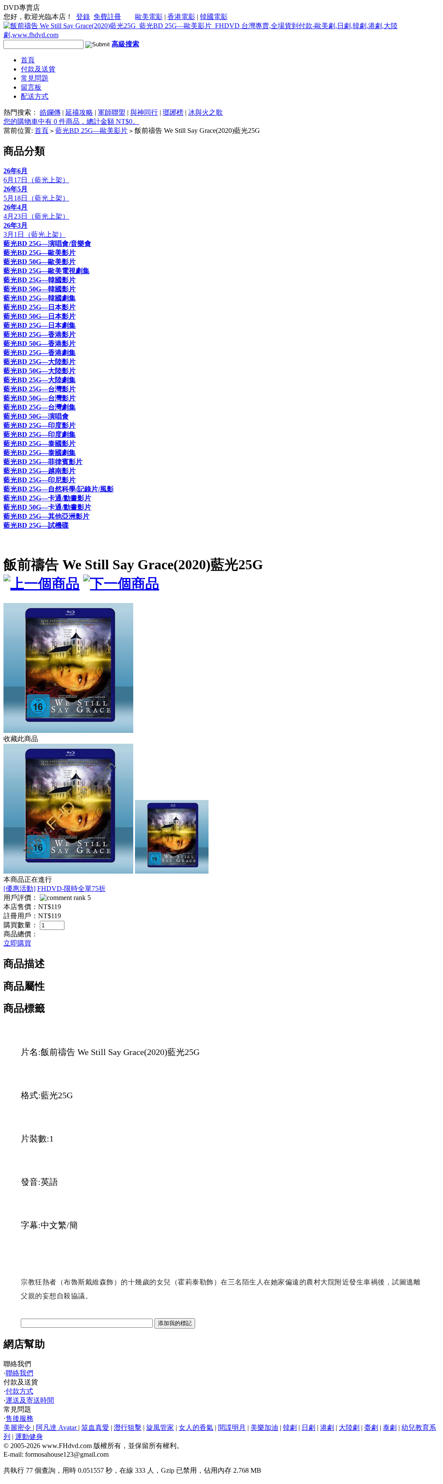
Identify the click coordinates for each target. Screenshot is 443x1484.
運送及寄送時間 (30, 1400)
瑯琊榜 (173, 112)
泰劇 (390, 1427)
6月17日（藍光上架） (36, 180)
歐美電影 (149, 16)
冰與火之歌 (205, 112)
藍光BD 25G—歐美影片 (91, 130)
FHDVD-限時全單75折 (71, 888)
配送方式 (34, 96)
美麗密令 (18, 1427)
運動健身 (29, 1436)
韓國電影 (214, 16)
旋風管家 (160, 1427)
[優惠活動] (19, 888)
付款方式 (19, 1391)
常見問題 (34, 78)
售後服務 (19, 1418)
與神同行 (144, 112)
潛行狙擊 (127, 1427)
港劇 (327, 1427)
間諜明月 (232, 1427)
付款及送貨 (38, 69)
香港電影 (181, 16)
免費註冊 (107, 16)
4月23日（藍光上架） (36, 216)
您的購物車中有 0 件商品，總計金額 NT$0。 (71, 121)
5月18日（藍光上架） (36, 198)
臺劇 (371, 1427)
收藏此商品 (20, 738)
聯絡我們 (19, 1373)
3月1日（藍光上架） (34, 234)
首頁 (28, 60)
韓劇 (290, 1427)
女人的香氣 (196, 1427)
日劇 (308, 1427)
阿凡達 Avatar (57, 1427)
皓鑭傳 (50, 112)
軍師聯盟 (111, 112)
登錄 (83, 16)
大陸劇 (349, 1427)
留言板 (31, 87)
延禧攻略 (79, 112)
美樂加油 (264, 1427)
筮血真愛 (95, 1427)
